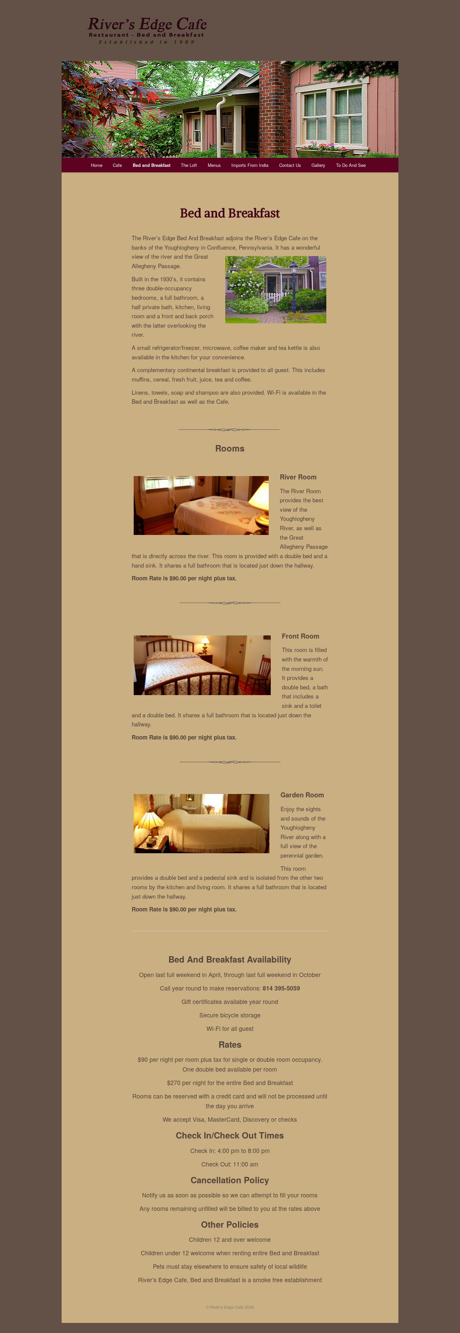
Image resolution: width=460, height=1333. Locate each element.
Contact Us (290, 165)
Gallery (318, 165)
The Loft (189, 165)
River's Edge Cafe (146, 30)
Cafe (117, 165)
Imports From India (249, 165)
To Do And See (351, 165)
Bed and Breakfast (151, 165)
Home (96, 165)
